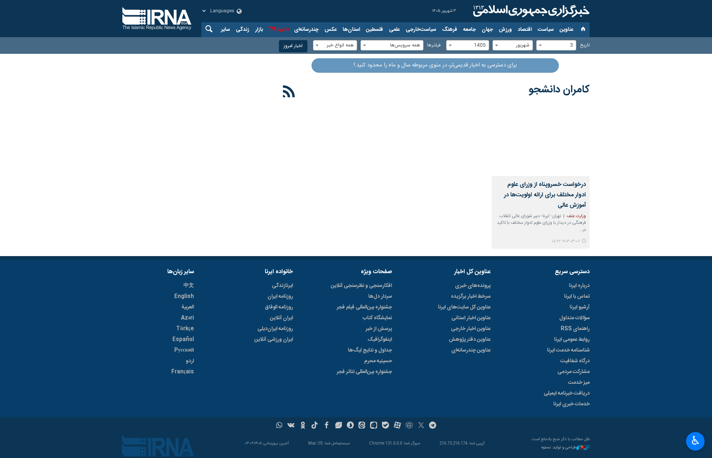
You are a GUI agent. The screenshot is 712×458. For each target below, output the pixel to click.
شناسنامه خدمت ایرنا (568, 350)
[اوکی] (303, 426)
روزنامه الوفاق (279, 307)
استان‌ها (351, 29)
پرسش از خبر (379, 328)
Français (182, 371)
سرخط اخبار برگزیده (471, 296)
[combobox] (556, 45)
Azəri (187, 318)
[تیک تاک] (315, 426)
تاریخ (585, 45)
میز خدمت (579, 382)
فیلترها (434, 45)
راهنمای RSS (575, 328)
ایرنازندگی (282, 285)
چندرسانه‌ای (306, 29)
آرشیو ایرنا (580, 307)
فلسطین (374, 29)
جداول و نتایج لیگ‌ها (370, 350)
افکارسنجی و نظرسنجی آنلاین (361, 285)
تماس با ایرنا (577, 296)
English (184, 296)
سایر (225, 29)
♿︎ (695, 440)
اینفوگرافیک (379, 339)
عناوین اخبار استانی (471, 318)
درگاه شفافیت (575, 361)
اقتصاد (525, 29)
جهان (487, 29)
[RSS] (289, 92)
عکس (330, 29)
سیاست (546, 29)
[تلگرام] (433, 426)
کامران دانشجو (559, 89)
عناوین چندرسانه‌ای (471, 350)
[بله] (385, 426)
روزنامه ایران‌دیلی (275, 328)
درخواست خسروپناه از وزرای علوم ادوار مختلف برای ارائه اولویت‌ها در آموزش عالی (545, 195)
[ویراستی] (338, 426)
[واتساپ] (279, 426)
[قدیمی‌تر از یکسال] (541, 143)
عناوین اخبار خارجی (471, 328)
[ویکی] (291, 426)
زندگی (242, 29)
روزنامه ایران (280, 296)
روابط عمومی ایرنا (572, 339)
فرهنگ (449, 29)
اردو (190, 361)
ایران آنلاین (281, 318)
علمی (394, 29)
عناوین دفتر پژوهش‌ (470, 339)
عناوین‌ (566, 29)
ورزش (505, 29)
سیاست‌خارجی (421, 29)
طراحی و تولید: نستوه (558, 448)
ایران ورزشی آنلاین (273, 339)
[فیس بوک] (327, 426)
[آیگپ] (374, 426)
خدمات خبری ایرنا (571, 404)
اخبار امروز (293, 46)
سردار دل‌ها (380, 296)
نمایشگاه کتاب (377, 318)
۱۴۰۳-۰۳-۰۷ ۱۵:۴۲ (565, 241)
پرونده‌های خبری (473, 285)
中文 (189, 285)
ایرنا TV (276, 29)
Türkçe (185, 328)
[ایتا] (362, 426)
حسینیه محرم (378, 361)
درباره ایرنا (579, 285)
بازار (259, 29)
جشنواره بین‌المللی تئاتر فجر (364, 371)
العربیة (187, 307)
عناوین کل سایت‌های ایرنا (464, 307)
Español (183, 339)
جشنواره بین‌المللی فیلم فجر (364, 307)
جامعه (469, 29)
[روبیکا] (409, 426)
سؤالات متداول (574, 318)
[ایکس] (421, 426)
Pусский (184, 350)
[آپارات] (397, 426)
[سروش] (350, 426)
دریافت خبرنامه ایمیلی (567, 393)
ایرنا (530, 11)
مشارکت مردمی (573, 371)
